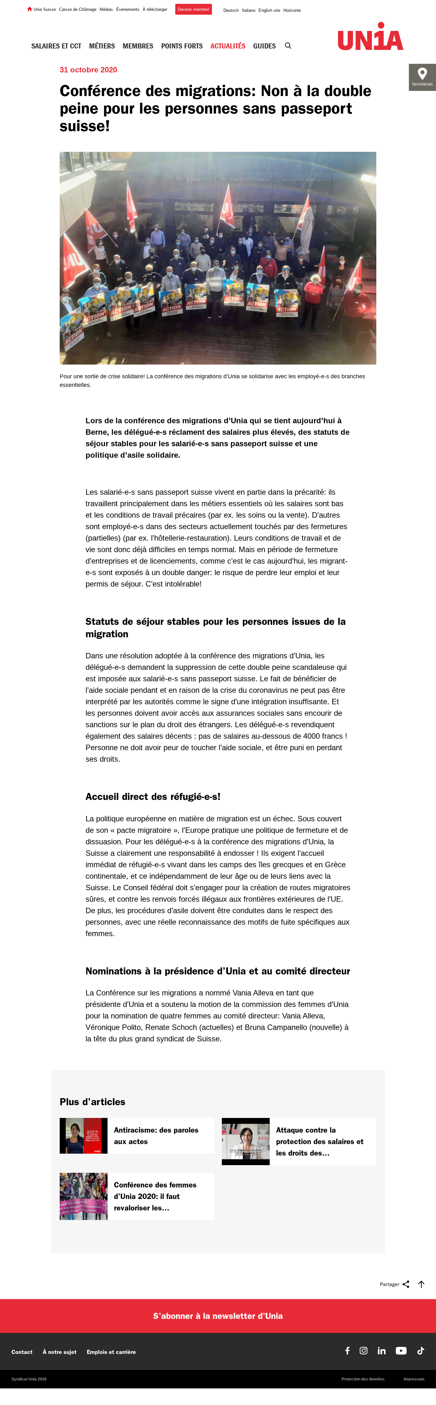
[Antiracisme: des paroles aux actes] (137, 1136)
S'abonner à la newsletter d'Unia (218, 1316)
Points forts (182, 45)
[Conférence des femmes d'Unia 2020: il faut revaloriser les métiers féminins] (137, 1196)
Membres (138, 45)
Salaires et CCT (56, 45)
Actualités (228, 45)
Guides (264, 45)
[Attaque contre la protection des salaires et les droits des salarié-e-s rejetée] (299, 1141)
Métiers (102, 45)
